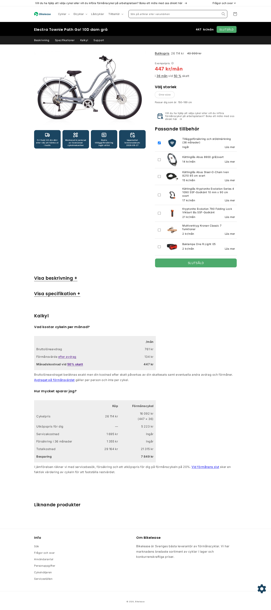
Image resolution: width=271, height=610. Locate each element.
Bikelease (140, 601)
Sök (36, 546)
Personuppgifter (44, 565)
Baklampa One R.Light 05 (199, 244)
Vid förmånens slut (205, 467)
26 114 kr (178, 53)
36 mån (162, 76)
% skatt (75, 364)
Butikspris (162, 53)
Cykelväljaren (43, 572)
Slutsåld (226, 29)
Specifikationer (65, 40)
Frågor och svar (44, 552)
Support (98, 40)
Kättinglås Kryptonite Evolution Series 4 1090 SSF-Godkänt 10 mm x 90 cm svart (208, 192)
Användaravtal (43, 559)
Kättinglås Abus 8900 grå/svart (203, 156)
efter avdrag (67, 357)
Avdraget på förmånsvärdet (54, 380)
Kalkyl (84, 40)
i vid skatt (172, 76)
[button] (64, 14)
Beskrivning (41, 40)
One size (165, 94)
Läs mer (230, 147)
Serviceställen (43, 578)
